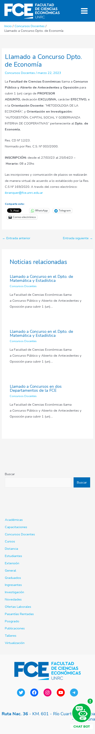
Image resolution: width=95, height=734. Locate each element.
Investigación (14, 592)
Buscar (10, 474)
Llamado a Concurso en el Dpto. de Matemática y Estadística (41, 278)
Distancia (11, 548)
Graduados (13, 578)
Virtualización (15, 643)
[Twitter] (21, 692)
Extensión (12, 563)
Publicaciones (15, 628)
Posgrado (12, 621)
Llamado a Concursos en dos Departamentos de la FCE (36, 388)
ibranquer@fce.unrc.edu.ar (24, 192)
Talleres (10, 635)
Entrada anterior (16, 238)
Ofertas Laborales (18, 606)
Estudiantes (13, 556)
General (10, 570)
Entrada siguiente (78, 238)
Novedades (13, 599)
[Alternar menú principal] (84, 11)
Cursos (10, 541)
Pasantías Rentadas (19, 614)
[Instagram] (47, 692)
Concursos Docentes (20, 73)
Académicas (14, 520)
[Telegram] (74, 692)
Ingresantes (13, 585)
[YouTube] (61, 692)
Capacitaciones (16, 527)
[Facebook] (34, 692)
